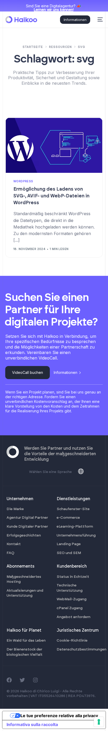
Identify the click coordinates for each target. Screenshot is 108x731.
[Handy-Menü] (99, 19)
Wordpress (23, 181)
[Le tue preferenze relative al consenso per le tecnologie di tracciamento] (99, 722)
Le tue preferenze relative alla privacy (59, 715)
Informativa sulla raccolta (32, 724)
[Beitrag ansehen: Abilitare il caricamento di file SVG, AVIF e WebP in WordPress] (54, 145)
